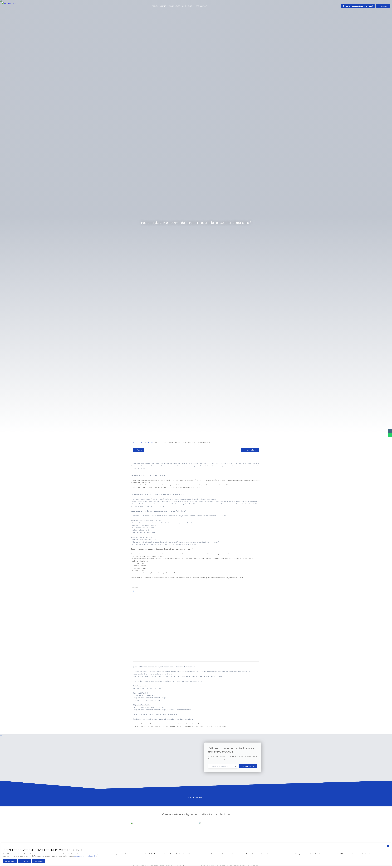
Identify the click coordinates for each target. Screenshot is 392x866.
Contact (203, 6)
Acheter (163, 6)
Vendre (171, 6)
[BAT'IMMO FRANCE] (13, 6)
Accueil (155, 6)
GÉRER (184, 6)
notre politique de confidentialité (85, 856)
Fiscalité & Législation (145, 442)
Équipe (196, 6)
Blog (190, 6)
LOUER (177, 6)
